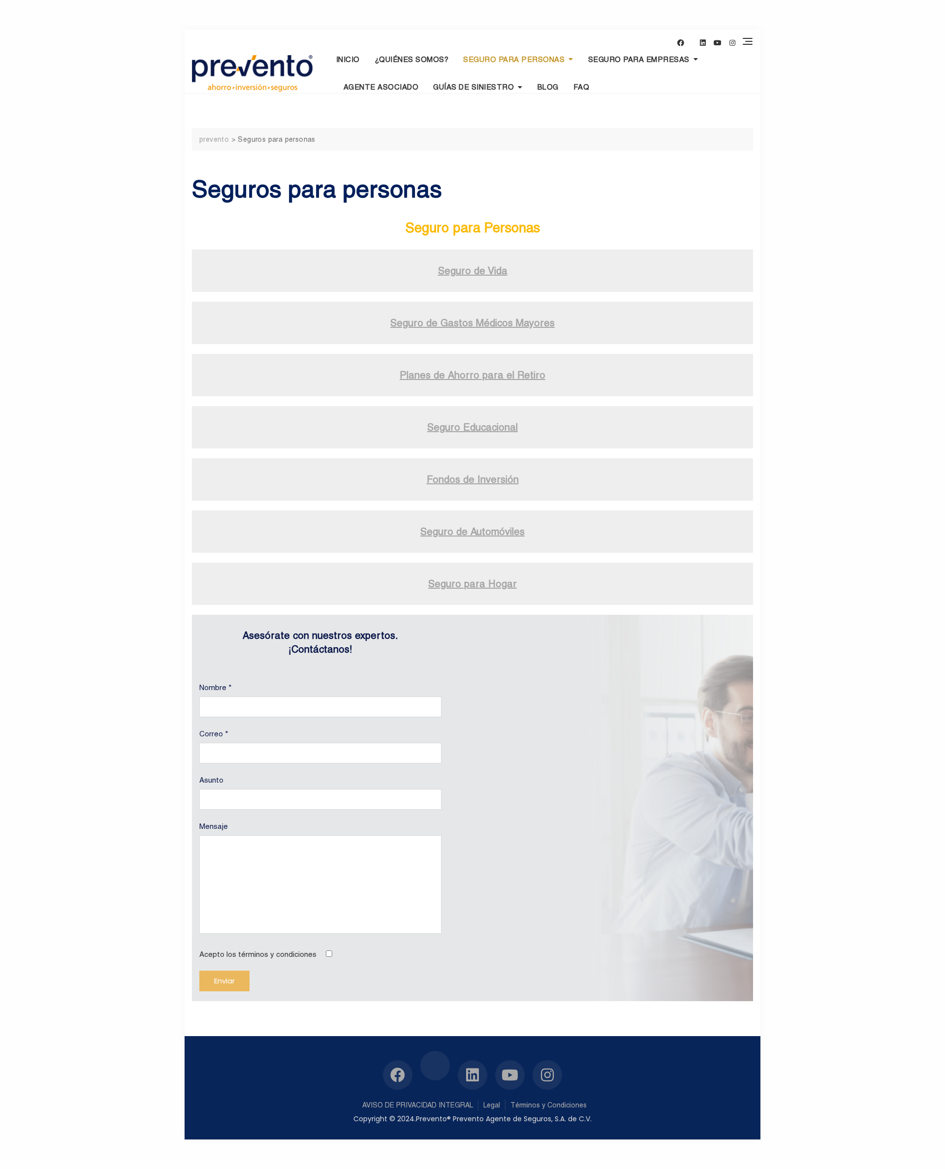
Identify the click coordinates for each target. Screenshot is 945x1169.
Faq (581, 87)
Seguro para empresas (639, 59)
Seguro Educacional (472, 427)
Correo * (213, 733)
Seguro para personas (514, 59)
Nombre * (215, 687)
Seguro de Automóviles (472, 531)
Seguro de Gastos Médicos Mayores (472, 323)
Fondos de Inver (464, 479)
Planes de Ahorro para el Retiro (472, 375)
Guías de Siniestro (473, 87)
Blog (548, 87)
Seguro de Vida (472, 271)
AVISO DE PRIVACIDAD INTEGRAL (417, 1105)
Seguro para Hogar (472, 584)
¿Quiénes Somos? (412, 59)
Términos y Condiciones (548, 1105)
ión (512, 479)
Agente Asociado (381, 87)
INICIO (348, 59)
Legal (491, 1105)
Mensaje (213, 826)
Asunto (211, 780)
